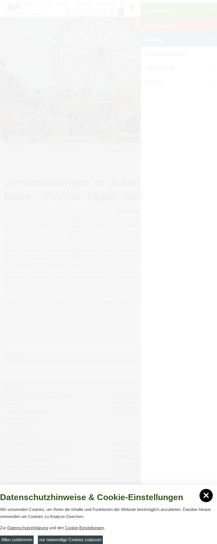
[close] (206, 495)
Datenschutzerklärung (27, 527)
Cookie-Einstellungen (84, 527)
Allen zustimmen (16, 539)
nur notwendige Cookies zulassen (70, 539)
